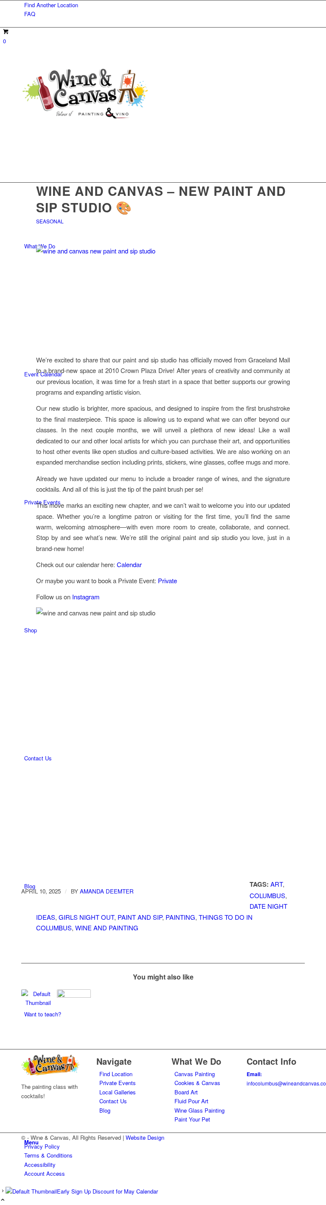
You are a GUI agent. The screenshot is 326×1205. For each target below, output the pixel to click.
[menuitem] (164, 4)
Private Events (117, 1083)
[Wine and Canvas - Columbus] (85, 118)
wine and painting (106, 927)
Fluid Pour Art (191, 1101)
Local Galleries (117, 1092)
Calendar (129, 564)
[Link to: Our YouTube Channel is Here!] (74, 1005)
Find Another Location (51, 5)
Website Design (145, 1137)
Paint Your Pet (192, 1119)
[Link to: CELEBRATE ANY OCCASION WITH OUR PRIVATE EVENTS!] (38, 998)
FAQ (29, 14)
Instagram (85, 596)
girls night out (86, 917)
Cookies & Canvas (197, 1083)
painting (180, 917)
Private (167, 580)
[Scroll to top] (3, 1200)
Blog (104, 1110)
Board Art (186, 1092)
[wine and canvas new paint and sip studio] (163, 295)
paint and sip (140, 917)
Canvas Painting (194, 1074)
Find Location (115, 1074)
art (276, 883)
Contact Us (113, 1101)
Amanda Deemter (107, 891)
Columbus (267, 895)
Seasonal (50, 221)
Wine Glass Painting (199, 1110)
